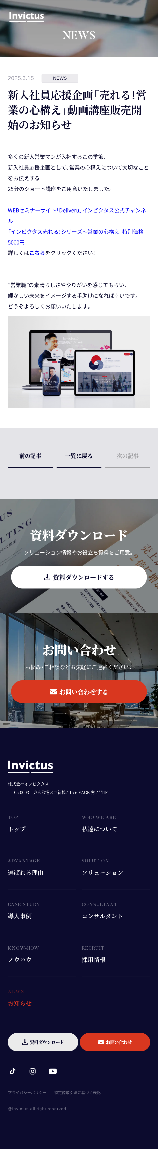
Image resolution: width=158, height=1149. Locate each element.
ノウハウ (19, 959)
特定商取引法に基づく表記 (77, 1092)
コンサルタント (102, 916)
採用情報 (93, 959)
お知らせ (19, 1003)
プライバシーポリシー (27, 1092)
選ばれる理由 (25, 872)
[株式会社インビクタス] (26, 19)
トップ (17, 829)
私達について (99, 829)
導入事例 (19, 916)
